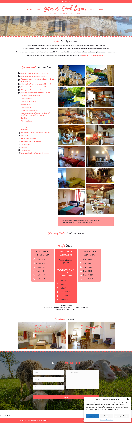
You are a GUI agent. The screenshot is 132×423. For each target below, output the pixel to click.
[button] (128, 399)
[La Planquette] (91, 335)
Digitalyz (46, 420)
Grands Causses (98, 55)
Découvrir (93, 9)
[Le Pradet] (42, 335)
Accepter (92, 416)
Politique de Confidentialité (106, 420)
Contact (102, 9)
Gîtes (37, 9)
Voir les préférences (121, 416)
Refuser (106, 416)
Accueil (29, 9)
